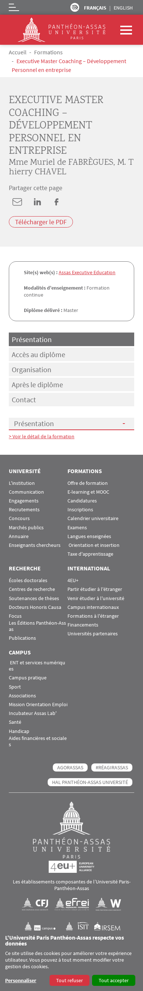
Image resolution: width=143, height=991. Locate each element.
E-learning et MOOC (88, 492)
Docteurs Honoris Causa (35, 607)
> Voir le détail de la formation (41, 436)
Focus (15, 616)
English (123, 7)
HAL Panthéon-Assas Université (90, 782)
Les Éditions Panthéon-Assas (37, 626)
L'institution (22, 483)
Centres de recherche (32, 589)
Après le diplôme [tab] (37, 384)
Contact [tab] (24, 399)
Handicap (19, 731)
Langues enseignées (89, 536)
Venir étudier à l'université (95, 598)
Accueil (17, 52)
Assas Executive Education (87, 272)
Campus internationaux (93, 607)
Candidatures (82, 501)
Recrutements (24, 510)
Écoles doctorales (28, 580)
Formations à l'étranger (93, 616)
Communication (26, 492)
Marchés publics (26, 527)
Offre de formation (87, 483)
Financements (82, 625)
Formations (48, 52)
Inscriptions (80, 510)
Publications (22, 638)
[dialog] (71, 960)
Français (95, 7)
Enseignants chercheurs (34, 545)
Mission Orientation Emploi (38, 704)
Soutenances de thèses (34, 598)
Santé (15, 722)
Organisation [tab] (31, 369)
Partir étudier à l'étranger (94, 589)
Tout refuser (69, 980)
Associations (22, 696)
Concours (19, 518)
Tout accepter (114, 980)
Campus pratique (28, 678)
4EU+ (72, 580)
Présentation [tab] (32, 339)
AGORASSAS (70, 767)
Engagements (23, 501)
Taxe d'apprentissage (90, 554)
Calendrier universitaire (92, 518)
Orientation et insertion (93, 545)
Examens (77, 527)
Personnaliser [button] (20, 980)
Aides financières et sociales (38, 741)
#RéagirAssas (112, 767)
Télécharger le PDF (41, 222)
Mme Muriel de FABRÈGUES (61, 162)
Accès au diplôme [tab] (38, 354)
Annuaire (19, 536)
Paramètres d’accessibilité (74, 7)
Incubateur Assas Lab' (32, 713)
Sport (15, 687)
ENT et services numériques (37, 666)
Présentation (34, 423)
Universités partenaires (92, 634)
